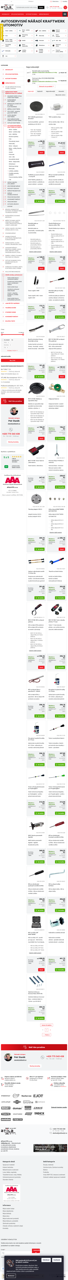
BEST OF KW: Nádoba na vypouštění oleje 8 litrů (37, 416)
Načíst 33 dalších (47, 1025)
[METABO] (6, 1119)
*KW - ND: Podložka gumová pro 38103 (35, 130)
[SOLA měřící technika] (6, 1108)
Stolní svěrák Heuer (12, 287)
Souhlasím (56, 1260)
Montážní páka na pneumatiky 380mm (35, 247)
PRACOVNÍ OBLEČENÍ (13, 197)
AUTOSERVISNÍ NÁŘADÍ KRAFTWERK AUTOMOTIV (14, 126)
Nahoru (47, 1035)
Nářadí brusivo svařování (10, 1170)
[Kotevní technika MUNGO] (16, 1096)
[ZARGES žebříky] (40, 1102)
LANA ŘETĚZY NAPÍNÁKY (12, 303)
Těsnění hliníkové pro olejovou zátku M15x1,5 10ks (57, 241)
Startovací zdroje (13, 166)
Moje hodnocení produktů (11, 1218)
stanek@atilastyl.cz (14, 424)
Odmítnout (46, 1260)
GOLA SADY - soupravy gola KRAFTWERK (13, 112)
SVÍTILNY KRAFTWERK (13, 123)
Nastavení (11, 1276)
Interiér (11, 152)
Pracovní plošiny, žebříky (15, 177)
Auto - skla (12, 157)
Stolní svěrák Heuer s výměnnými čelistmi (13, 278)
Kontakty (5, 1228)
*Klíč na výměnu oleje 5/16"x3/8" (56, 128)
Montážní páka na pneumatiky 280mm (35, 244)
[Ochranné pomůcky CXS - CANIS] (38, 1108)
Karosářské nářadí (14, 159)
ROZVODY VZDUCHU (13, 188)
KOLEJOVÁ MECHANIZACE (12, 271)
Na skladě (8, 340)
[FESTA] (18, 1119)
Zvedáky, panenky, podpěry (14, 174)
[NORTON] (28, 1114)
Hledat (41, 7)
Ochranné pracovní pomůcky (12, 1177)
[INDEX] (39, 1114)
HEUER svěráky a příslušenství (13, 275)
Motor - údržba (13, 129)
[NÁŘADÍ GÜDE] (28, 1102)
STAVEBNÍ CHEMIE (10, 312)
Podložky (46, 1172)
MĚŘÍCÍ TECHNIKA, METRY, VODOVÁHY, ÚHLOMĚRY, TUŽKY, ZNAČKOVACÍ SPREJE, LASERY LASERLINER (13, 223)
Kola (10, 139)
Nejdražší (39, 91)
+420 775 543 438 (54, 6)
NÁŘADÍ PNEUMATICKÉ (13, 191)
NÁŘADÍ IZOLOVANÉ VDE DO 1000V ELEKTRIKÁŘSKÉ (14, 105)
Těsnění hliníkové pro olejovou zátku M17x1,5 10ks (57, 247)
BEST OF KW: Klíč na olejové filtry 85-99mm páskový (36, 645)
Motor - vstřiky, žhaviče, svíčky (15, 149)
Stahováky (12, 143)
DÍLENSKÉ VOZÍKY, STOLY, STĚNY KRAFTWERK (14, 96)
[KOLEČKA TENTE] (6, 1114)
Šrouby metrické (48, 1165)
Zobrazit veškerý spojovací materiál (54, 1177)
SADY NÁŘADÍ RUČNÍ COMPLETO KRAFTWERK (14, 119)
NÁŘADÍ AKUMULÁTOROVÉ (12, 193)
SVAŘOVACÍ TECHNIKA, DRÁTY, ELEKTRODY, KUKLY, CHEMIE (13, 267)
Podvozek (11, 154)
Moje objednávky (8, 1211)
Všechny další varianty (35, 251)
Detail (41, 152)
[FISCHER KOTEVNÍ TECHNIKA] (26, 1096)
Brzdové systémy (13, 136)
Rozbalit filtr (11, 350)
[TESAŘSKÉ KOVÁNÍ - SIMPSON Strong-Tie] (28, 1108)
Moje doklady (7, 1213)
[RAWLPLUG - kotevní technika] (6, 1096)
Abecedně (61, 91)
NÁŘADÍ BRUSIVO (10, 83)
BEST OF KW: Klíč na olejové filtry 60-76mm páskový (36, 634)
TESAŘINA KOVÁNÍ (10, 307)
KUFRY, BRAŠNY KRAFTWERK (11, 116)
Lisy (10, 179)
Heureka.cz (63, 1086)
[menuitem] (5, 14)
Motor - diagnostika (14, 161)
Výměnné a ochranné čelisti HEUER (13, 290)
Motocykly (12, 168)
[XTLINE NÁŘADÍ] (6, 1102)
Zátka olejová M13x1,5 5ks (57, 521)
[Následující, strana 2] (46, 1030)
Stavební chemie (8, 1179)
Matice (45, 1170)
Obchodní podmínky (9, 1223)
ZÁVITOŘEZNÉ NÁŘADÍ (13, 186)
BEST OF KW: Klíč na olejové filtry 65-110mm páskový (57, 354)
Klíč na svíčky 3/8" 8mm (36, 945)
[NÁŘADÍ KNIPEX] (17, 1102)
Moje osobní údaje (8, 1208)
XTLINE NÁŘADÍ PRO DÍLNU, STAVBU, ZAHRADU (13, 87)
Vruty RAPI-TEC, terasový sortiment (54, 1175)
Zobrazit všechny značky (59, 1107)
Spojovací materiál (8, 1165)
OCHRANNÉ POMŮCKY (13, 199)
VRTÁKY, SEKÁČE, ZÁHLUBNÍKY (12, 183)
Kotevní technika (8, 1167)
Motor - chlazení (13, 146)
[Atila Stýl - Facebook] (3, 1268)
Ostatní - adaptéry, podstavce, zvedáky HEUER (12, 294)
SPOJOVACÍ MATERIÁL (11, 74)
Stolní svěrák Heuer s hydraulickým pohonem (13, 299)
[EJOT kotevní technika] (38, 1095)
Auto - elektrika (13, 134)
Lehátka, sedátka (13, 171)
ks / (12, 360)
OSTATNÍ (9, 206)
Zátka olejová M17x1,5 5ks (57, 528)
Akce (6, 342)
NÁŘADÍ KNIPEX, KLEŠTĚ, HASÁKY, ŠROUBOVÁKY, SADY (13, 243)
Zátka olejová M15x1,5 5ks (57, 524)
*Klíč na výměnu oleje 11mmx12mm (56, 132)
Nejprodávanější (50, 91)
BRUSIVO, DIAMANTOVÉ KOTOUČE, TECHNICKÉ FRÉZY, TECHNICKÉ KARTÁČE (13, 211)
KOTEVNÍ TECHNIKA (11, 78)
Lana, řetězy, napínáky (10, 1172)
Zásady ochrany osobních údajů (13, 1226)
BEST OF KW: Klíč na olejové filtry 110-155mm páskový (57, 359)
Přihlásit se (37, 1251)
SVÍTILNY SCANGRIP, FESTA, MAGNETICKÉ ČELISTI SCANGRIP (13, 262)
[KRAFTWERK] (18, 1114)
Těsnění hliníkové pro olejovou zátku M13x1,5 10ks (57, 235)
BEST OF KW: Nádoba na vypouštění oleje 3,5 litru (37, 412)
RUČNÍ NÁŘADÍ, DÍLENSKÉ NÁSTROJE (12, 216)
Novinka (7, 345)
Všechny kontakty (13, 442)
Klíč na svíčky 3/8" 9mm (36, 948)
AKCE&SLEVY (9, 69)
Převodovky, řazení (14, 141)
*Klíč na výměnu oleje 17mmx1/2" (56, 136)
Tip (6, 347)
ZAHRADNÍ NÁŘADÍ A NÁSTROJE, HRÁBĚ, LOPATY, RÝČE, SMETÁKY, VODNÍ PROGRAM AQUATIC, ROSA (13, 250)
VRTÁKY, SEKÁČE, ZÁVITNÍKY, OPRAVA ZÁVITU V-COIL (13, 229)
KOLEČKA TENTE (10, 321)
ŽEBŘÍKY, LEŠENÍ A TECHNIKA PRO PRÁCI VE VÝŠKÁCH (13, 256)
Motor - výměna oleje (14, 132)
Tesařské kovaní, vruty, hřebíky (12, 1175)
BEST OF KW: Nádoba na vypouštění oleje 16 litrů (37, 420)
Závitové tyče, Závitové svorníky (53, 1167)
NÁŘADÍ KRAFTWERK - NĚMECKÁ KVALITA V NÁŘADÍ (13, 92)
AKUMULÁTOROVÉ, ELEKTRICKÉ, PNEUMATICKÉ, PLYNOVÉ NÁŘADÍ (13, 238)
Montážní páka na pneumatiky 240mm (35, 240)
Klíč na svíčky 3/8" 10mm (37, 950)
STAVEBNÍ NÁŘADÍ (10, 233)
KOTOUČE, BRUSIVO (13, 204)
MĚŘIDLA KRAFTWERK (13, 109)
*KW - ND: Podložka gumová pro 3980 (35, 134)
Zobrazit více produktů (45, 86)
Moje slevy (6, 1216)
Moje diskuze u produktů (10, 1221)
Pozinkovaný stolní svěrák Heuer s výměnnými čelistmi (14, 283)
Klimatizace (12, 164)
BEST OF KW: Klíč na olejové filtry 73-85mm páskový (36, 640)
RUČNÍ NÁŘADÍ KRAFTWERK (11, 100)
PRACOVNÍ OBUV (12, 201)
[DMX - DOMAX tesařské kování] (18, 1108)
